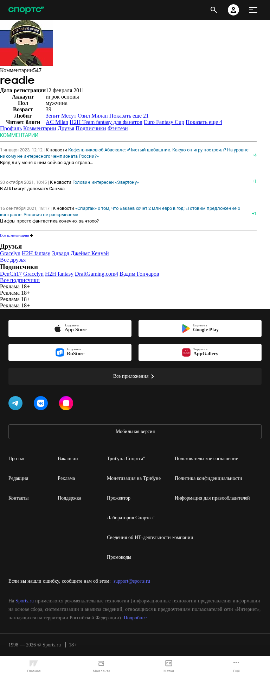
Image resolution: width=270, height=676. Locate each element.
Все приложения (130, 376)
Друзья (66, 128)
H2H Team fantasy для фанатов (106, 122)
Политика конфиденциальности (208, 478)
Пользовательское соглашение (206, 458)
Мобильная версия (135, 431)
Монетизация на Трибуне (134, 478)
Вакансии (68, 458)
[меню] (253, 10)
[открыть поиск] (213, 9)
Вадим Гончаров (139, 274)
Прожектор (118, 498)
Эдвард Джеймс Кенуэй (80, 253)
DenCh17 (11, 274)
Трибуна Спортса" (126, 458)
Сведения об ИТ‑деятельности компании (150, 537)
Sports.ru (24, 600)
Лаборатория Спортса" (131, 517)
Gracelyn (10, 253)
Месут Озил (75, 116)
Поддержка (69, 498)
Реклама (66, 478)
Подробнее (135, 617)
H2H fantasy (36, 253)
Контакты (18, 498)
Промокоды (119, 557)
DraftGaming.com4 (96, 274)
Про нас (16, 458)
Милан (99, 116)
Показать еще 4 (204, 122)
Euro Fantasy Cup (164, 122)
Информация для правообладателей (212, 498)
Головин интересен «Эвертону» (105, 182)
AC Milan (57, 122)
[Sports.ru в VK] (42, 404)
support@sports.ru (132, 581)
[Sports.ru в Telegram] (16, 404)
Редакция (18, 478)
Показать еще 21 (129, 116)
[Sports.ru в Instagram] (67, 404)
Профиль (11, 128)
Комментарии (39, 128)
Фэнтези (118, 128)
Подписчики (91, 128)
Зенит (53, 116)
